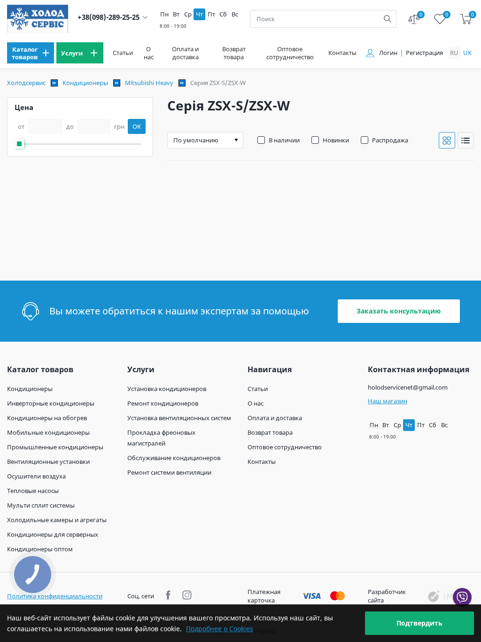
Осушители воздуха (36, 476)
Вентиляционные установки (48, 461)
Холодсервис (26, 82)
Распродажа (390, 140)
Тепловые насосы (33, 490)
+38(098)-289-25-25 (109, 17)
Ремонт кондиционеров (162, 403)
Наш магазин (387, 401)
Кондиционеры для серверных (52, 534)
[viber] (462, 597)
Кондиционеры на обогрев (47, 418)
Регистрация (424, 52)
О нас (149, 53)
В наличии (284, 140)
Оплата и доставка (185, 53)
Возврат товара (234, 53)
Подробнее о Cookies (219, 628)
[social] (169, 596)
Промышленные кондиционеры (55, 447)
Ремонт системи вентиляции (169, 472)
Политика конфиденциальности (54, 596)
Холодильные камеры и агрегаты (57, 520)
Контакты (342, 53)
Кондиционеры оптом (40, 549)
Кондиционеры (85, 82)
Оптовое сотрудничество (290, 53)
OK (136, 126)
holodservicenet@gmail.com (408, 387)
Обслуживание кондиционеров (173, 458)
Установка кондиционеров (166, 388)
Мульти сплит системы (41, 505)
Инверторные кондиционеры (50, 403)
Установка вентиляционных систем (179, 418)
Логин (388, 52)
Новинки (336, 140)
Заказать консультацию (399, 310)
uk (467, 52)
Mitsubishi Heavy (149, 82)
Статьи (123, 53)
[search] (387, 18)
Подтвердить (419, 623)
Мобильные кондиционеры (48, 432)
